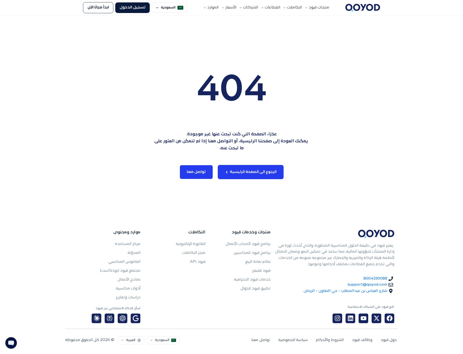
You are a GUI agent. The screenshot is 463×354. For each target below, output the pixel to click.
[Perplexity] (109, 318)
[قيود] (362, 8)
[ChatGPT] (122, 318)
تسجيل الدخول (133, 7)
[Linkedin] (350, 318)
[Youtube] (363, 318)
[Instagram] (337, 318)
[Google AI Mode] (135, 318)
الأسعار (230, 7)
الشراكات (250, 7)
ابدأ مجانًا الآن (98, 7)
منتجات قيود (319, 7)
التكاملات (294, 7)
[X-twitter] (376, 318)
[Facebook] (389, 318)
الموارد (212, 7)
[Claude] (96, 318)
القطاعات (272, 7)
